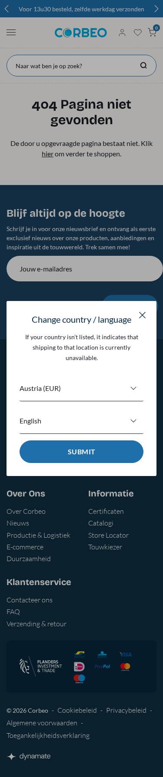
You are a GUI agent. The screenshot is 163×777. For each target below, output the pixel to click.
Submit (82, 451)
